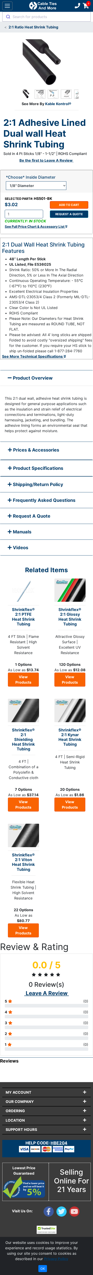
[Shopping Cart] (86, 6)
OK (42, 1268)
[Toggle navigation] (7, 6)
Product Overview (32, 378)
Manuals (21, 532)
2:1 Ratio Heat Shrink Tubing (33, 27)
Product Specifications (37, 468)
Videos (20, 547)
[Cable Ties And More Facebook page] (50, 1212)
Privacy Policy (56, 1259)
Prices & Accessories (35, 450)
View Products (23, 680)
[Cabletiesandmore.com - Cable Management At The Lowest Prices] (43, 6)
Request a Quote (69, 214)
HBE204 (59, 1143)
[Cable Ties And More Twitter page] (62, 1212)
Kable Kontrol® (58, 103)
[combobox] (46, 17)
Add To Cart (69, 205)
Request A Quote (31, 516)
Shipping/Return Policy (37, 484)
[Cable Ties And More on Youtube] (75, 1212)
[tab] (46, 451)
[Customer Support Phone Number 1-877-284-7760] (77, 6)
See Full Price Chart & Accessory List (35, 226)
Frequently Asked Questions (43, 500)
